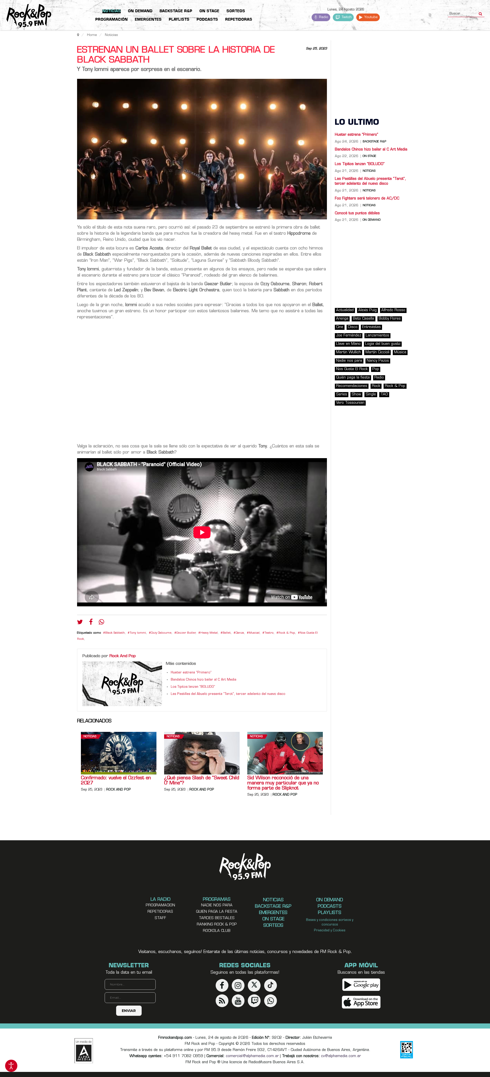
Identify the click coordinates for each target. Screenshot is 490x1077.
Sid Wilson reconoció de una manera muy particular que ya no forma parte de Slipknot (283, 783)
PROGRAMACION (160, 905)
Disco (353, 327)
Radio (323, 17)
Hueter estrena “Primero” (191, 672)
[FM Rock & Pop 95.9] (25, 16)
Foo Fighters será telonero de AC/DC (367, 199)
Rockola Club (216, 931)
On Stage (369, 156)
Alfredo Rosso (393, 310)
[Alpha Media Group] (84, 1050)
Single (371, 394)
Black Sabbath (115, 633)
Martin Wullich (348, 352)
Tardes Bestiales (217, 918)
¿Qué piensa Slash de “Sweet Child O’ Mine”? (201, 781)
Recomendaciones (351, 386)
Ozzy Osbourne (161, 633)
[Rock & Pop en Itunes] (361, 1002)
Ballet (227, 633)
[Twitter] (80, 623)
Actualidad (345, 310)
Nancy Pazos (378, 361)
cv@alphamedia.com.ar (341, 1056)
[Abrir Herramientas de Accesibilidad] (11, 1066)
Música (400, 352)
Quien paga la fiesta (216, 912)
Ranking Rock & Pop (217, 924)
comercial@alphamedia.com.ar (252, 1056)
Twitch (346, 17)
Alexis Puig (367, 310)
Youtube (370, 17)
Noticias (89, 736)
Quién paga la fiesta (353, 378)
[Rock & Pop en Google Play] (361, 984)
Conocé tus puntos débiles (357, 213)
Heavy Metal (209, 633)
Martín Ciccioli (377, 352)
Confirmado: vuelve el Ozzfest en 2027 (116, 781)
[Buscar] (480, 12)
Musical (254, 633)
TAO (384, 394)
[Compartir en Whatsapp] (101, 622)
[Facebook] (91, 623)
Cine (339, 327)
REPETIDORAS (160, 912)
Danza (240, 633)
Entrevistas (371, 327)
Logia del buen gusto (382, 344)
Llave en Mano (348, 344)
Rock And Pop (122, 656)
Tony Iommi (138, 633)
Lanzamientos (377, 335)
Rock (376, 386)
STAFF (160, 918)
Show (356, 394)
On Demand (372, 220)
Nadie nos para (349, 361)
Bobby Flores (390, 319)
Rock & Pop (286, 633)
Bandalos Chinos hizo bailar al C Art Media (203, 679)
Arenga (342, 319)
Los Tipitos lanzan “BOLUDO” (193, 686)
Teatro (269, 633)
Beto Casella (363, 319)
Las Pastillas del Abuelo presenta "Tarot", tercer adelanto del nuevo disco (228, 694)
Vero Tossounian (350, 403)
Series (341, 394)
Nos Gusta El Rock (352, 369)
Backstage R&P (374, 142)
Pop (375, 369)
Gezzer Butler (185, 633)
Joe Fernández (348, 335)
